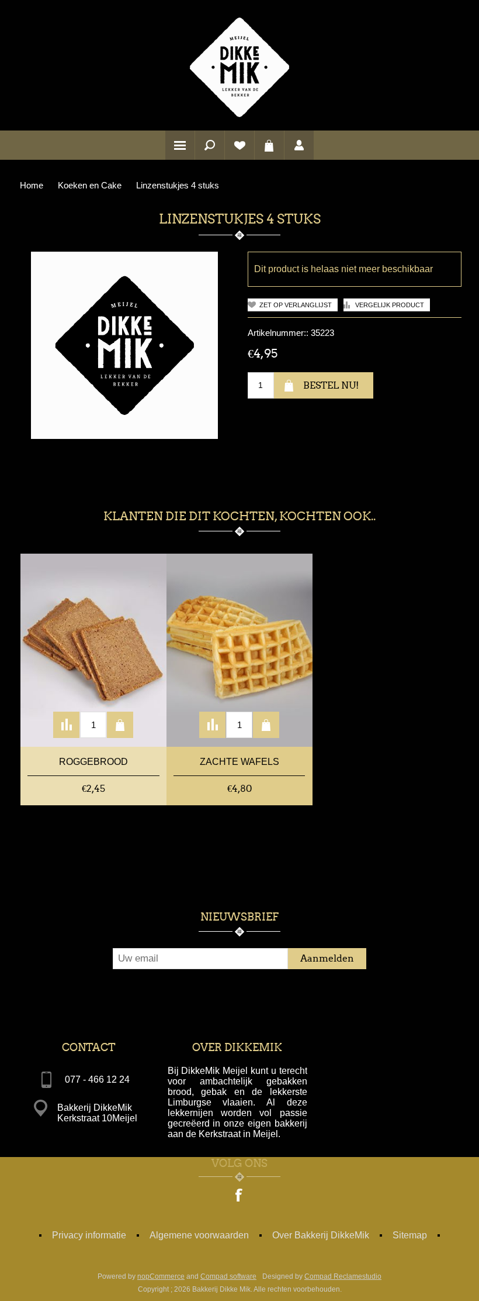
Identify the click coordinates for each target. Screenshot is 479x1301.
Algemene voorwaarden (199, 1235)
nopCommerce (161, 1276)
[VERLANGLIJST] (239, 145)
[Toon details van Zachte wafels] (239, 650)
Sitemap (410, 1235)
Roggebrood (93, 762)
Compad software (228, 1276)
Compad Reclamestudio (342, 1276)
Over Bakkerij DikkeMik (320, 1235)
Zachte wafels (239, 762)
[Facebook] (239, 1196)
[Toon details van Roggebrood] (93, 650)
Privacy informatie (89, 1235)
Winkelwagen (269, 145)
